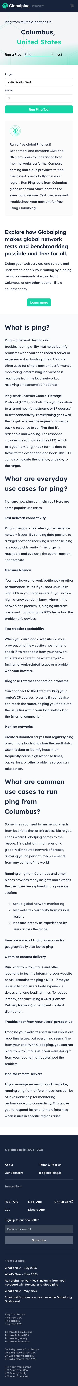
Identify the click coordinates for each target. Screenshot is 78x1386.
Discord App (36, 1209)
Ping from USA (13, 1317)
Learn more (39, 302)
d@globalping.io (50, 1173)
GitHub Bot (62, 1202)
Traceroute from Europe (18, 1331)
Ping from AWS (13, 1323)
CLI (7, 1209)
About (9, 1165)
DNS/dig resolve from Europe (22, 1349)
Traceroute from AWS (17, 1341)
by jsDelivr (38, 6)
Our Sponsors (14, 1173)
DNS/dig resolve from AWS (20, 1358)
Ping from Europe (15, 1314)
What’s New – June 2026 (21, 1274)
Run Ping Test (39, 109)
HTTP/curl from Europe (18, 1366)
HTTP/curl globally (15, 1373)
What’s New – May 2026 (21, 1291)
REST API (11, 1202)
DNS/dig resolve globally (19, 1355)
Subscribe (39, 1240)
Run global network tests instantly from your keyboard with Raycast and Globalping (35, 1282)
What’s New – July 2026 (21, 1268)
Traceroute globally (16, 1338)
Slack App (35, 1202)
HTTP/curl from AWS (16, 1376)
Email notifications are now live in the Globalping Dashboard (38, 1299)
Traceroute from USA (17, 1335)
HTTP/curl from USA (16, 1370)
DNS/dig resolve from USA (20, 1352)
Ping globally (12, 1320)
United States (39, 42)
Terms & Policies (50, 1165)
